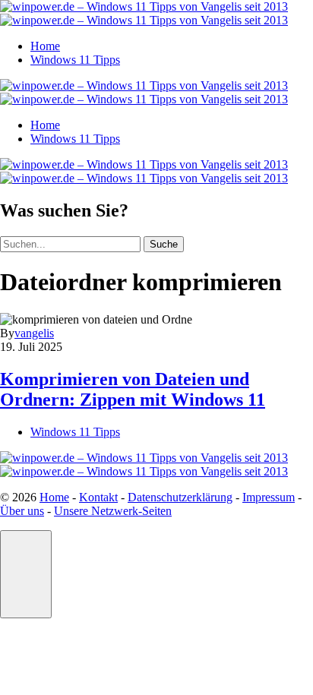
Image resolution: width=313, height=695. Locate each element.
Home (45, 45)
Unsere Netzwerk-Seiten (113, 510)
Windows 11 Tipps (75, 59)
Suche (164, 244)
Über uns (22, 510)
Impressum (268, 497)
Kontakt (98, 497)
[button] (26, 574)
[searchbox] (70, 244)
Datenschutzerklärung (180, 497)
